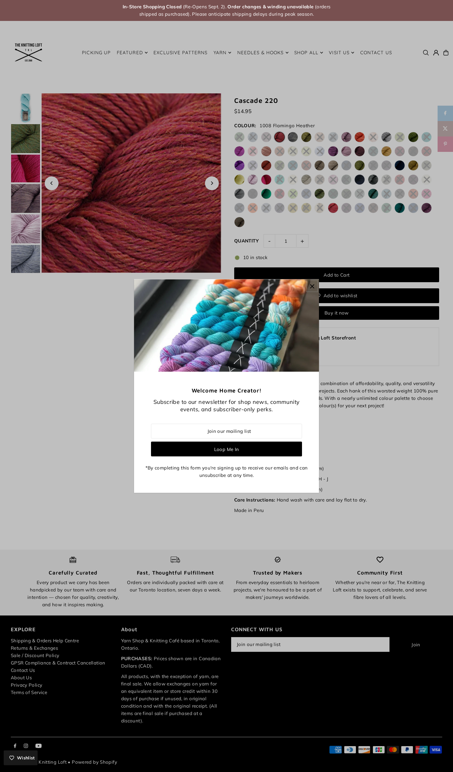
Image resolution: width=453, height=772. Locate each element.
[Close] (312, 286)
